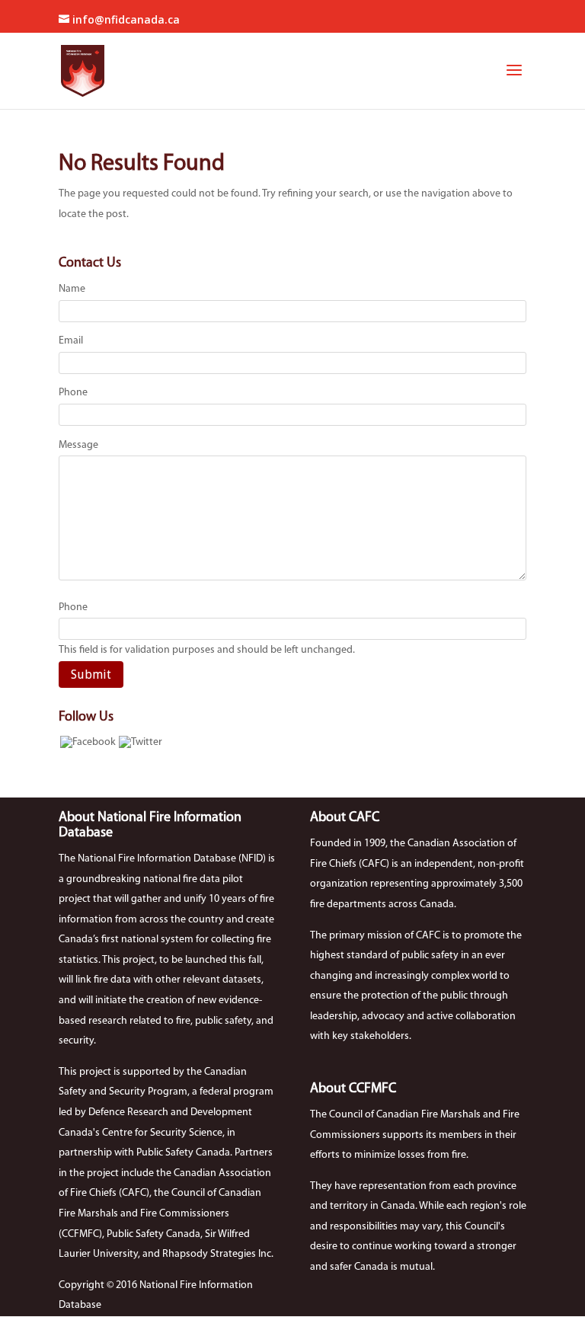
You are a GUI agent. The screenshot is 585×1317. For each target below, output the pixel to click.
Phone (73, 392)
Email (71, 341)
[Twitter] (140, 742)
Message (78, 445)
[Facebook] (88, 742)
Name (72, 289)
